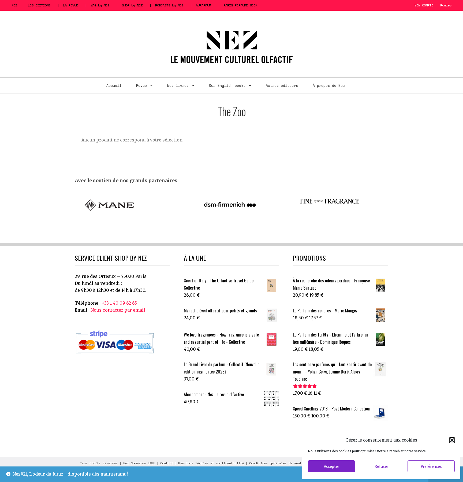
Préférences (431, 466)
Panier (445, 5)
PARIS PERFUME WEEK (240, 5)
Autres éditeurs (282, 85)
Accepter (331, 466)
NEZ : (16, 5)
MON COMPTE (424, 5)
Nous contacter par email (118, 310)
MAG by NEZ (100, 5)
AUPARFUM (203, 5)
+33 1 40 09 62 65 (119, 303)
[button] (452, 440)
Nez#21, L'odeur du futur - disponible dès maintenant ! (70, 474)
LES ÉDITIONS (39, 5)
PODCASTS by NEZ (169, 5)
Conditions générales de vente (276, 463)
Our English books (227, 85)
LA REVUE (70, 5)
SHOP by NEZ (132, 5)
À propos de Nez (329, 85)
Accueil (113, 85)
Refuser (381, 466)
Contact (166, 463)
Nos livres (178, 85)
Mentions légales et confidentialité (211, 463)
